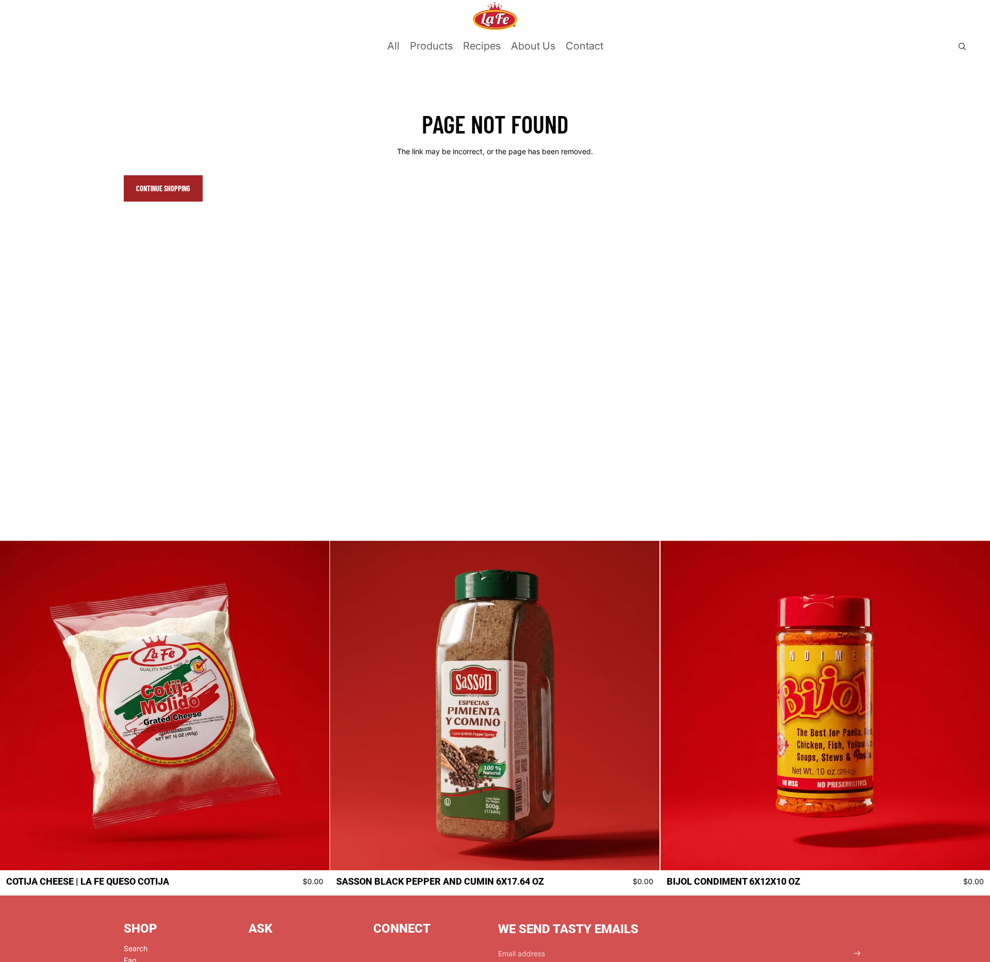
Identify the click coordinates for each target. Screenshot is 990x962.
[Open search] (962, 46)
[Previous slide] (15, 705)
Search (135, 948)
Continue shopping (163, 188)
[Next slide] (314, 705)
